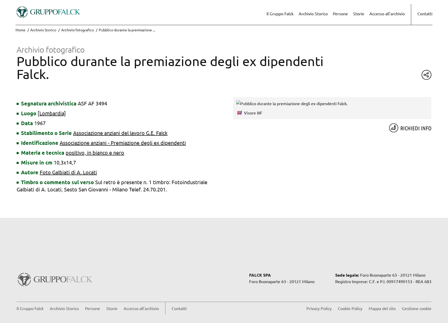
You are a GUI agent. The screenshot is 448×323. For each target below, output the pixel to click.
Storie (358, 13)
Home (20, 29)
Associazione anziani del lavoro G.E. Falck (120, 133)
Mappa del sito (382, 308)
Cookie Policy (350, 308)
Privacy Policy (319, 308)
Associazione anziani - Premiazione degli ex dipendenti (123, 142)
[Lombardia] (52, 113)
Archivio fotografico (77, 29)
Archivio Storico (313, 13)
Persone (340, 13)
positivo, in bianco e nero (95, 152)
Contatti (424, 13)
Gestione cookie (416, 308)
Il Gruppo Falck (280, 13)
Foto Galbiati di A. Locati (68, 172)
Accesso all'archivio (387, 13)
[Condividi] (426, 75)
